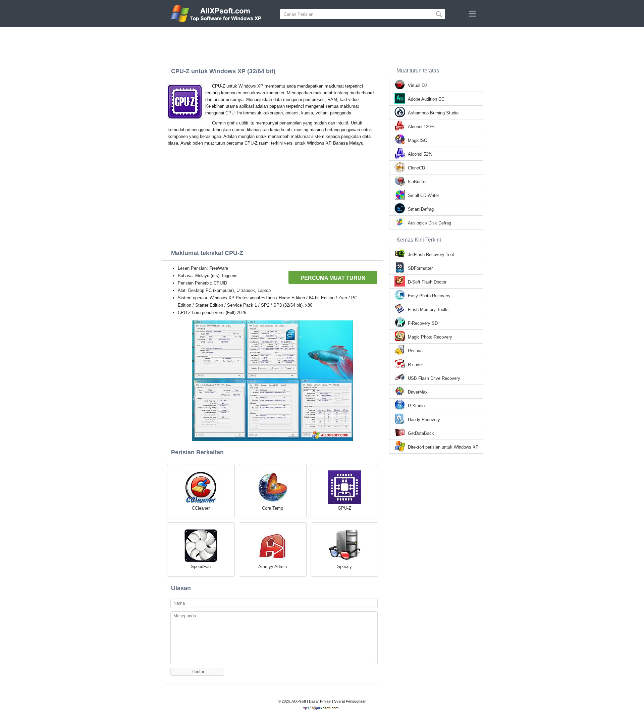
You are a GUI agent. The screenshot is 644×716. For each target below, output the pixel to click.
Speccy (344, 566)
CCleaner (201, 508)
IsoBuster (417, 181)
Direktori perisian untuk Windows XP (443, 447)
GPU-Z (344, 508)
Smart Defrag (421, 209)
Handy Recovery (424, 419)
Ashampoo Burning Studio (433, 112)
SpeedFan (201, 566)
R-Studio (416, 405)
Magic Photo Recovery (430, 337)
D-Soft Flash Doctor (427, 282)
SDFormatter (420, 268)
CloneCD (416, 167)
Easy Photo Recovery (429, 295)
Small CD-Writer (423, 195)
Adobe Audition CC (426, 99)
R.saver (415, 364)
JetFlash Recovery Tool (431, 254)
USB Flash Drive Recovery (434, 378)
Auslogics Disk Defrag (429, 222)
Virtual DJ (417, 85)
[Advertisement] (322, 45)
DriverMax (418, 392)
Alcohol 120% (421, 126)
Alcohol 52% (420, 154)
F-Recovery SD (423, 323)
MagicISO (417, 140)
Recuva (415, 350)
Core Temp (272, 508)
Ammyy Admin (272, 566)
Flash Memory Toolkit (429, 309)
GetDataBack (421, 433)
